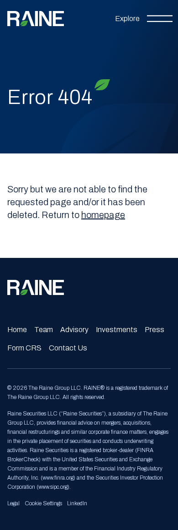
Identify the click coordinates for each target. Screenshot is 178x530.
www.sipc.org (53, 487)
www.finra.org (57, 478)
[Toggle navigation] (144, 19)
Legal (13, 503)
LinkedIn (77, 503)
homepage (103, 215)
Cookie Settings (43, 503)
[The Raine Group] (35, 18)
